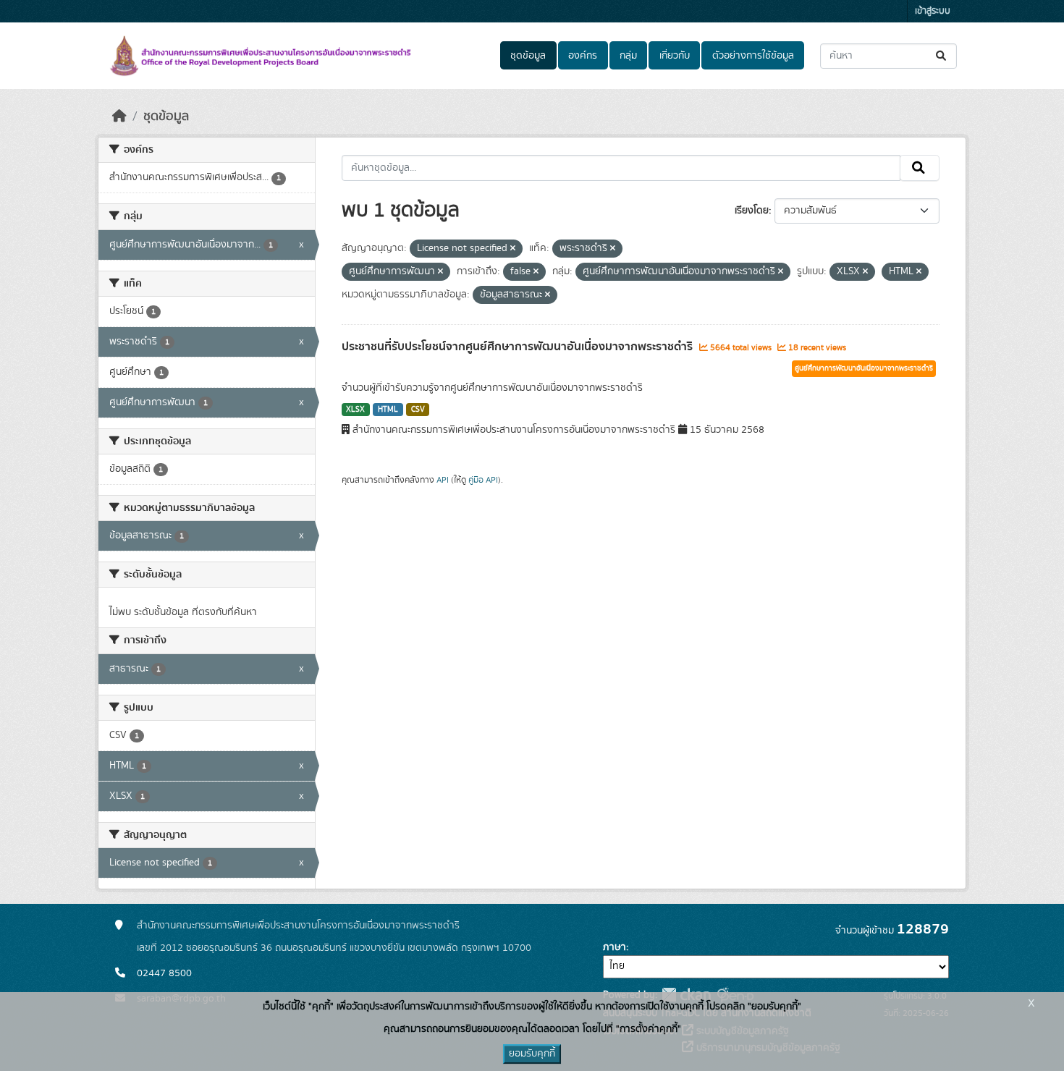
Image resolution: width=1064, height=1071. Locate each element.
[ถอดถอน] (512, 249)
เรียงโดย (752, 210)
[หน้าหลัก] (119, 116)
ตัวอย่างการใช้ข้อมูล (753, 55)
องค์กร (582, 55)
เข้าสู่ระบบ (932, 11)
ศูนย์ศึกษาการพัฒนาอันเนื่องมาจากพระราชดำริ (864, 368)
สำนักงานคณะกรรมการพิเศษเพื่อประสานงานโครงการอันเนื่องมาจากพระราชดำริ (298, 925)
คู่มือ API (483, 479)
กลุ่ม (628, 55)
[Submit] (942, 56)
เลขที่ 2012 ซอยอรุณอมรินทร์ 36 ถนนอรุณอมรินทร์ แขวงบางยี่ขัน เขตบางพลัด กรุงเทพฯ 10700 (334, 948)
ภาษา (614, 947)
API (442, 479)
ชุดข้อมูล (528, 55)
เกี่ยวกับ (674, 55)
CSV (418, 409)
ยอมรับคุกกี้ (532, 1053)
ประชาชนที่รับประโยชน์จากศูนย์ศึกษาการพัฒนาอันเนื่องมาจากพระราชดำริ (519, 346)
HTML (388, 409)
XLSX (355, 409)
